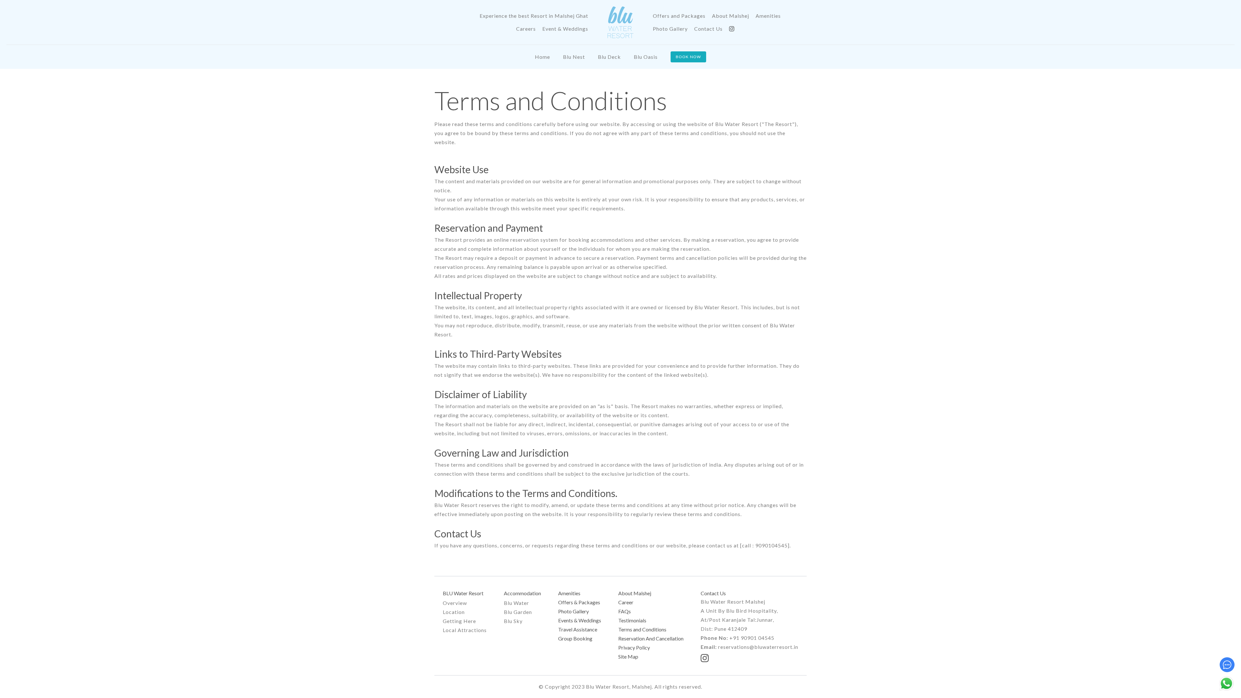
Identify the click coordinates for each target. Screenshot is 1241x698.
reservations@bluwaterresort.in (758, 647)
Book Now (688, 56)
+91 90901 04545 (751, 638)
